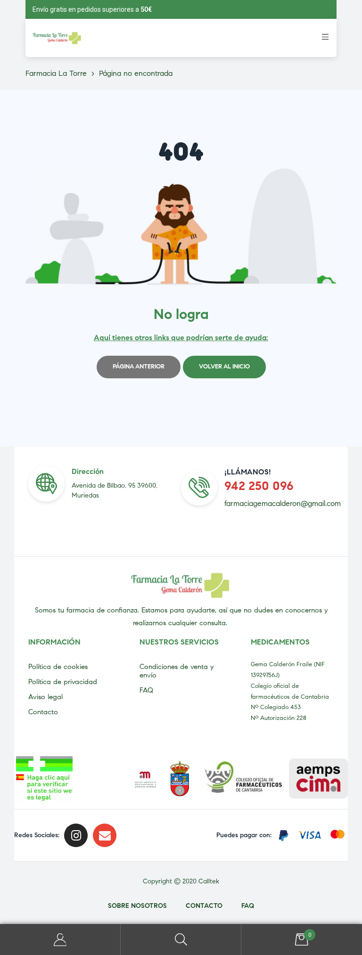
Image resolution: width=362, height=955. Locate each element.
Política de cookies (58, 666)
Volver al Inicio (224, 366)
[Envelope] (104, 835)
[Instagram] (76, 835)
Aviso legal (45, 697)
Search (181, 939)
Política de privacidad (62, 681)
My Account (60, 939)
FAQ (146, 690)
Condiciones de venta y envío (177, 670)
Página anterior (139, 366)
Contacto (43, 712)
